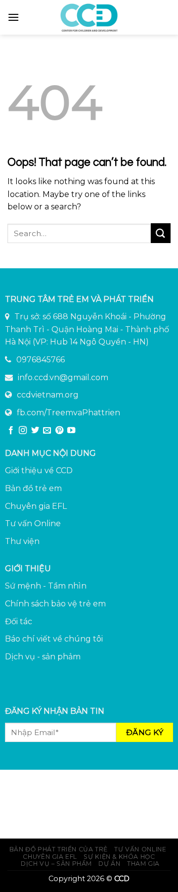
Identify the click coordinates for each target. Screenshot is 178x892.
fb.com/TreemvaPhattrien (68, 412)
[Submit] (161, 233)
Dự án (109, 863)
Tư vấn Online (33, 523)
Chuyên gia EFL (36, 506)
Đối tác (18, 621)
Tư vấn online (140, 849)
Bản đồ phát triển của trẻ (58, 849)
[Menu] (13, 17)
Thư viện (22, 541)
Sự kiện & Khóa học (119, 856)
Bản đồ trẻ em (33, 488)
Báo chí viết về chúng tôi (54, 639)
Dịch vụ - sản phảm (43, 656)
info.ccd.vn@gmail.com (63, 377)
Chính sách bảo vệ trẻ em (55, 603)
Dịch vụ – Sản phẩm (56, 863)
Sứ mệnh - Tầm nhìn (46, 586)
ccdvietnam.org (48, 394)
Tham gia (143, 863)
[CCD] (89, 17)
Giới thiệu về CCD (39, 470)
